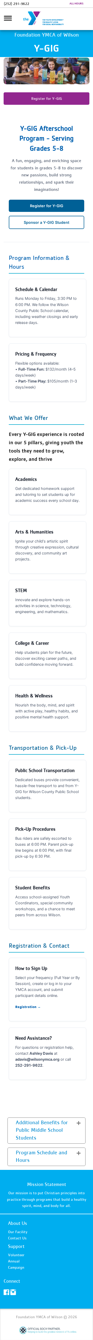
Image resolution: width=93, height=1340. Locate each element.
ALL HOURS (76, 3)
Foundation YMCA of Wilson (46, 19)
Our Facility (17, 1232)
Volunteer (16, 1255)
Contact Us (17, 1238)
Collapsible (20, 1122)
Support (16, 1246)
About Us (17, 1223)
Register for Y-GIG (46, 98)
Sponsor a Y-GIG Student (46, 222)
